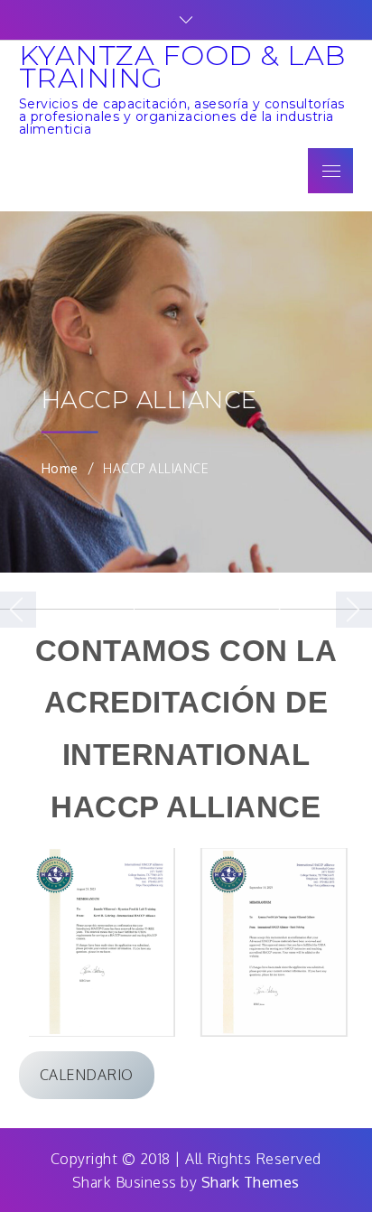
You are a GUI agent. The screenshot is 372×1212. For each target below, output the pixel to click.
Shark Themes (250, 1182)
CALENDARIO (87, 1075)
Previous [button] (18, 610)
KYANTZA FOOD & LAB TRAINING (182, 66)
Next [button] (354, 610)
